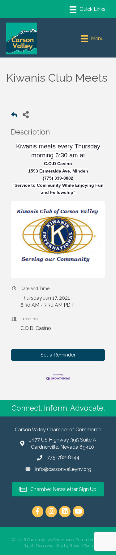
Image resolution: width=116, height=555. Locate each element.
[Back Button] (14, 116)
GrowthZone (81, 545)
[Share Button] (25, 114)
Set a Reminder (58, 355)
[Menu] (87, 9)
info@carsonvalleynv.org (63, 469)
